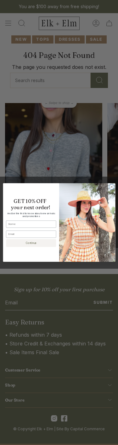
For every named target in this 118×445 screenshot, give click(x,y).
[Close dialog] (111, 186)
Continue (30, 243)
